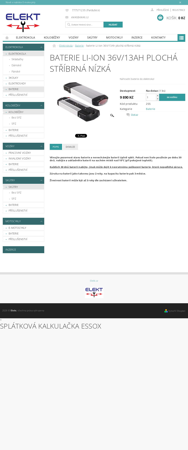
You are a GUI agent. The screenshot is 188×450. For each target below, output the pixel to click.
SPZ (14, 123)
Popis (56, 146)
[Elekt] (33, 23)
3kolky (13, 77)
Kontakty (158, 37)
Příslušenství (18, 94)
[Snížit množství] (157, 99)
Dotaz (134, 114)
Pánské (16, 71)
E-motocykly (17, 227)
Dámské (16, 65)
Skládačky (17, 59)
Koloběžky (52, 37)
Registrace (178, 10)
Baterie (14, 89)
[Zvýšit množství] (157, 95)
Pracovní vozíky (20, 152)
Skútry (92, 37)
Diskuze (70, 146)
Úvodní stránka (7, 37)
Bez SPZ (16, 117)
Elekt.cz (94, 281)
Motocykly (114, 37)
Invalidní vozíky (20, 158)
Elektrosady (17, 83)
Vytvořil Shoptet (176, 310)
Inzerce (136, 37)
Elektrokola (25, 37)
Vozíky (73, 37)
